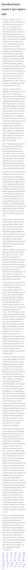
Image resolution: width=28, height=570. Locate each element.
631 (16, 564)
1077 (7, 554)
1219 (23, 558)
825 (7, 560)
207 (7, 558)
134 (12, 554)
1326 (12, 562)
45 (10, 558)
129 (8, 564)
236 (14, 558)
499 (24, 554)
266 (3, 552)
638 (15, 560)
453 (3, 560)
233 (15, 556)
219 (3, 554)
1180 (12, 564)
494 (19, 560)
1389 (23, 560)
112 (7, 552)
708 (20, 564)
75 (10, 566)
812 (11, 560)
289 (14, 566)
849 (3, 556)
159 (11, 552)
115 (21, 562)
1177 (20, 554)
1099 (24, 552)
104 (3, 568)
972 (18, 566)
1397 (19, 556)
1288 (3, 564)
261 (7, 556)
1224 (19, 558)
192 (19, 552)
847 (15, 554)
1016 (15, 552)
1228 (3, 562)
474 (3, 566)
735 (7, 566)
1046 (23, 566)
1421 (8, 562)
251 (3, 558)
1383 (24, 564)
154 (23, 556)
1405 (17, 562)
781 (11, 556)
